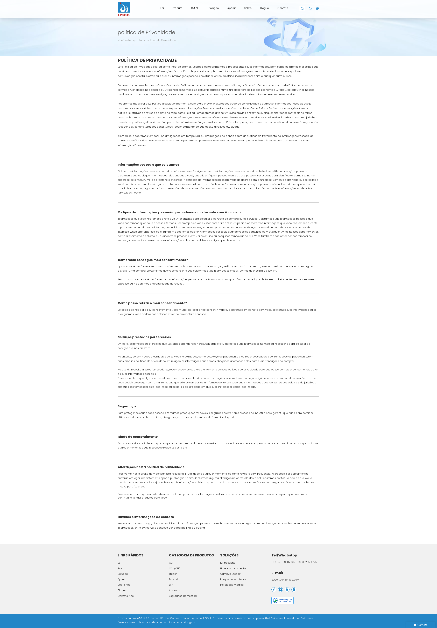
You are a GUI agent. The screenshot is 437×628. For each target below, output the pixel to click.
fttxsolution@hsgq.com (285, 579)
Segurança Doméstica (183, 596)
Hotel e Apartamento (233, 568)
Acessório (175, 590)
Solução (123, 574)
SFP (171, 584)
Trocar (173, 574)
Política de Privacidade (285, 618)
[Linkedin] (280, 589)
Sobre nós (124, 584)
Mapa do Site (260, 618)
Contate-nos (126, 596)
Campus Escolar (230, 574)
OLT (171, 562)
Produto (123, 568)
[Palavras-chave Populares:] (302, 8)
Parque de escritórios (233, 579)
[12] (282, 600)
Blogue (122, 590)
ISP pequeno (227, 562)
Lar (119, 562)
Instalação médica (232, 584)
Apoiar (122, 579)
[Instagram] (293, 589)
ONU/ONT (174, 568)
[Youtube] (287, 589)
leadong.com (188, 622)
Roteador (174, 579)
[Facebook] (273, 589)
